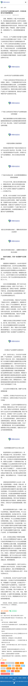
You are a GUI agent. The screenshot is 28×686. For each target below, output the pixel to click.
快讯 (5, 7)
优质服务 (17, 671)
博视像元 (9, 668)
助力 (12, 671)
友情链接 (11, 677)
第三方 (17, 663)
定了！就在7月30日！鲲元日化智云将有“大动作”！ (12, 615)
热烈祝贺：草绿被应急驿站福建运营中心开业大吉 (13, 649)
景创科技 (18, 665)
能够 (12, 674)
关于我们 (2, 677)
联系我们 (6, 677)
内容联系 (20, 677)
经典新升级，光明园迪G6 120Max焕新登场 (12, 638)
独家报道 (24, 677)
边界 (17, 668)
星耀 (13, 665)
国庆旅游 (3, 671)
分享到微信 (14, 611)
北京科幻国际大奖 (10, 663)
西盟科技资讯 (16, 15)
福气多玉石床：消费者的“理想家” (9, 622)
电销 (13, 668)
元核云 (21, 663)
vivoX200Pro (4, 665)
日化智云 (4, 607)
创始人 (23, 665)
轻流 (21, 668)
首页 (2, 7)
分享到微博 (5, 611)
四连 (10, 665)
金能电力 (3, 668)
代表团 (2, 663)
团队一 (8, 671)
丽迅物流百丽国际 (5, 674)
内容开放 (15, 677)
